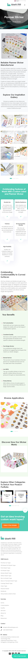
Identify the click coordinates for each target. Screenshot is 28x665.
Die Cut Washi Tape (6, 578)
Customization (5, 605)
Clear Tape (4, 586)
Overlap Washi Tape (6, 583)
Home (9, 21)
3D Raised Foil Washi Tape (8, 565)
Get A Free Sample (20, 656)
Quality (3, 608)
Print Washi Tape (5, 568)
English (17, 0)
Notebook (3, 591)
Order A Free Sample (10, 525)
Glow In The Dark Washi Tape (9, 581)
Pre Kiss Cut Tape (5, 563)
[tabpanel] (14, 144)
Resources (4, 618)
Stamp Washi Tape (6, 573)
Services (3, 610)
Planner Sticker (5, 588)
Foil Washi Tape (5, 570)
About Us (3, 613)
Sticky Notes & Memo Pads (8, 594)
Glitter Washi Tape (6, 576)
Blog (2, 616)
